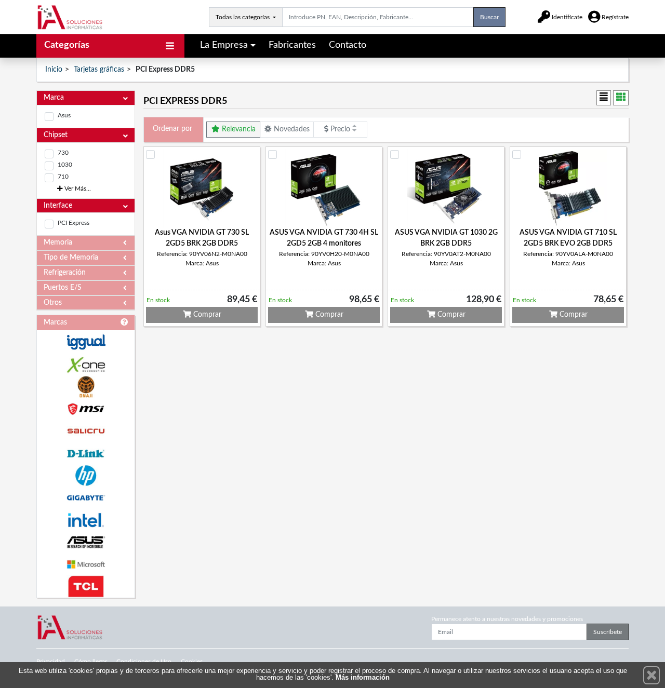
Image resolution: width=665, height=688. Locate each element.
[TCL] (86, 586)
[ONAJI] (86, 387)
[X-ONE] (86, 365)
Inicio (53, 69)
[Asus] (86, 542)
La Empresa (224, 45)
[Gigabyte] (86, 498)
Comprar (206, 314)
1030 (65, 164)
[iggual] (86, 342)
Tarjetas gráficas (99, 69)
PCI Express (73, 223)
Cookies (192, 661)
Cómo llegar (90, 661)
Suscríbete (607, 632)
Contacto (347, 45)
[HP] (86, 476)
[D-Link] (86, 453)
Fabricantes (292, 45)
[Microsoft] (86, 565)
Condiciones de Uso (143, 661)
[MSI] (86, 409)
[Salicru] (86, 431)
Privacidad (50, 661)
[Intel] (86, 520)
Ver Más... (77, 188)
